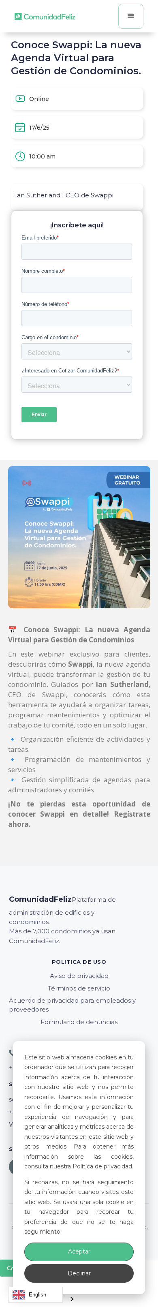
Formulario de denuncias (79, 1022)
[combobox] (35, 1295)
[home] (45, 16)
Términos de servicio (79, 988)
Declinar (79, 1273)
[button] (130, 16)
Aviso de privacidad (79, 976)
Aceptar (79, 1251)
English (37, 1295)
